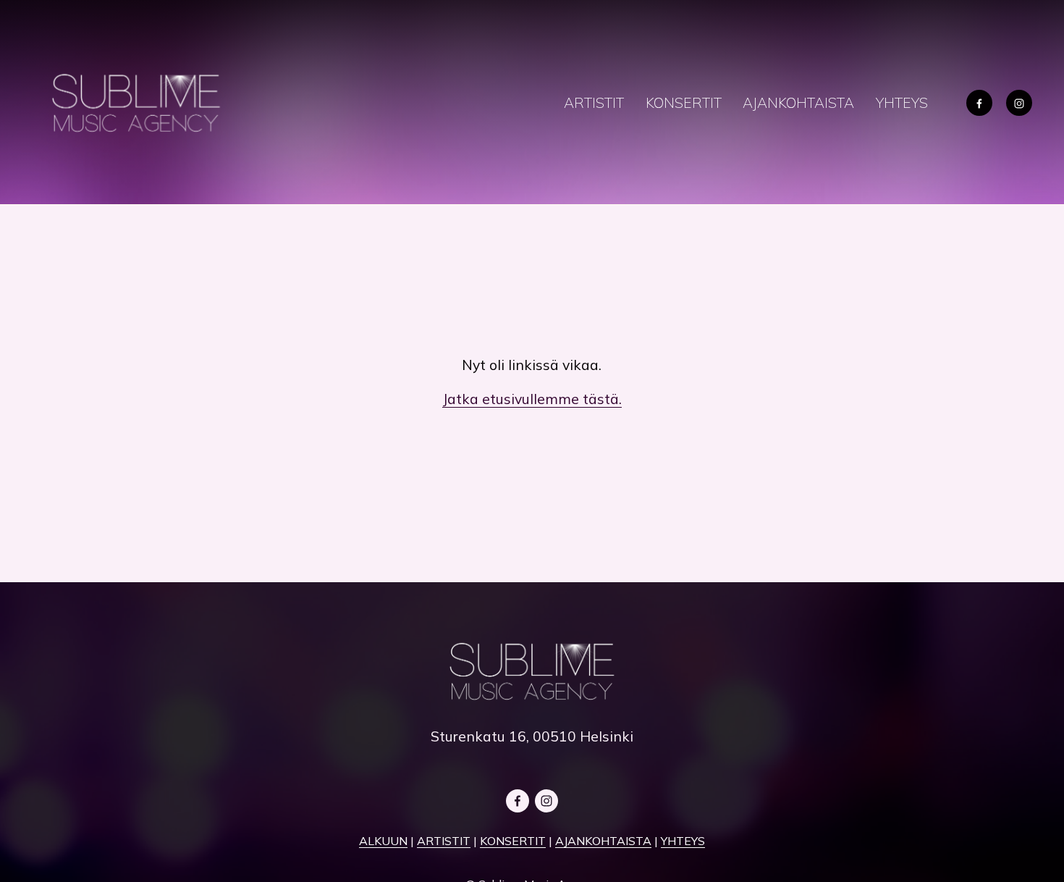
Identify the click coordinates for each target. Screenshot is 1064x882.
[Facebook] (979, 103)
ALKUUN (383, 840)
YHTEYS (902, 102)
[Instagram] (1019, 103)
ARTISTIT (594, 102)
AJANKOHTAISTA (798, 102)
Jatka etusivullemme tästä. (532, 399)
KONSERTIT (684, 102)
